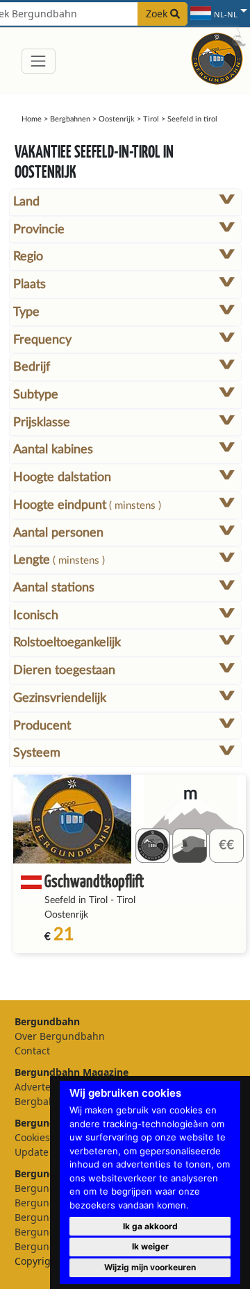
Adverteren (41, 1086)
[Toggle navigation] (39, 61)
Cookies (32, 1137)
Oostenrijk (117, 119)
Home (32, 119)
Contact (32, 1050)
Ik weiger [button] (150, 1246)
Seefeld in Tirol (76, 900)
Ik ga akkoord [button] (150, 1226)
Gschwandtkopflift (94, 880)
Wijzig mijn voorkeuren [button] (150, 1267)
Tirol (151, 119)
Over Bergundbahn (60, 1036)
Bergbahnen (70, 119)
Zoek (158, 13)
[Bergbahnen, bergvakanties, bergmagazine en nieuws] (217, 57)
